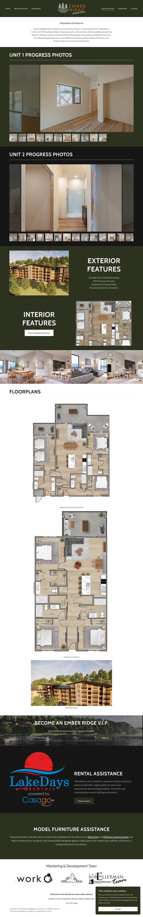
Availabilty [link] (36, 8)
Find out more (84, 801)
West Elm (93, 836)
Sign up (105, 738)
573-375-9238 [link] (71, 903)
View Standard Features (39, 333)
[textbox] (63, 738)
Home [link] (8, 8)
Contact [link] (134, 8)
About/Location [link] (21, 8)
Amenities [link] (122, 8)
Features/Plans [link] (108, 8)
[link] (72, 8)
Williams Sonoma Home (116, 836)
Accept (118, 909)
